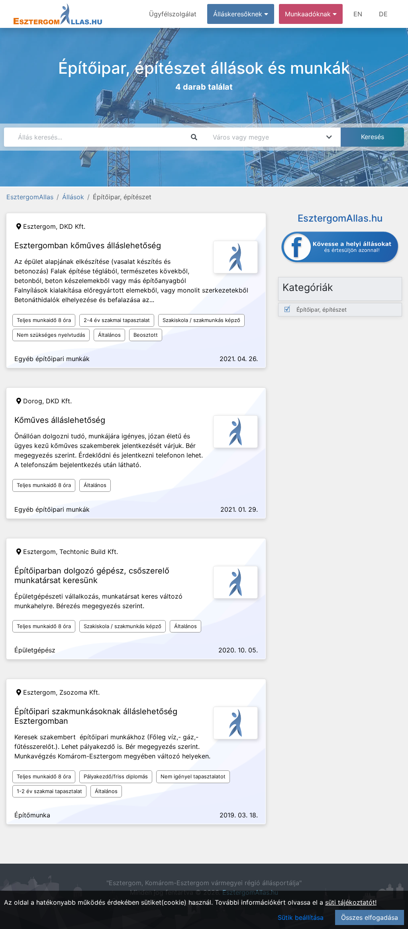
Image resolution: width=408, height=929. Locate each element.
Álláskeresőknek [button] (238, 14)
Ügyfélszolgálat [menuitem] (172, 14)
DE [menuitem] (383, 14)
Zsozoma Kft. (79, 692)
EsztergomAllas (29, 197)
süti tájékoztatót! (351, 902)
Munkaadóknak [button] (309, 14)
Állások (73, 197)
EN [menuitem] (357, 14)
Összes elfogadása (369, 917)
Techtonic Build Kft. (88, 552)
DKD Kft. (72, 226)
